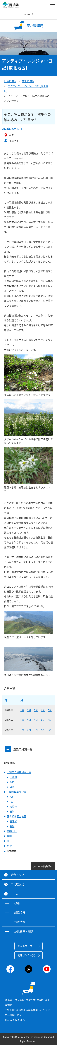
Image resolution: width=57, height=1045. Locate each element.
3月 (36, 710)
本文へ (27, 14)
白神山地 (12, 831)
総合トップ (17, 875)
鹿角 (12, 782)
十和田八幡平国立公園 (19, 772)
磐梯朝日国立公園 (16, 816)
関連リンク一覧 (26, 955)
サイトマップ (25, 946)
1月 (22, 710)
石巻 (12, 811)
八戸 (12, 797)
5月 (50, 710)
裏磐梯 (13, 821)
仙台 (9, 841)
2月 (29, 710)
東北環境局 (28, 81)
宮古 (12, 801)
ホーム (14, 894)
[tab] (8, 749)
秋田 (9, 836)
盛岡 (12, 787)
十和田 (13, 777)
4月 (43, 710)
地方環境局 (10, 81)
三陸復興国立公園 (16, 792)
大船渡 (13, 806)
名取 (9, 846)
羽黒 (12, 826)
